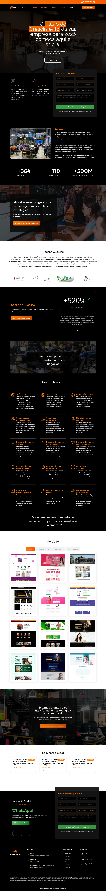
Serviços (63, 7)
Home (35, 7)
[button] (60, 310)
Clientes (54, 7)
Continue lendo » (17, 767)
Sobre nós (44, 7)
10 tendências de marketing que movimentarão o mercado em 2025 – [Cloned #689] (23, 762)
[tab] (30, 549)
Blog (71, 7)
